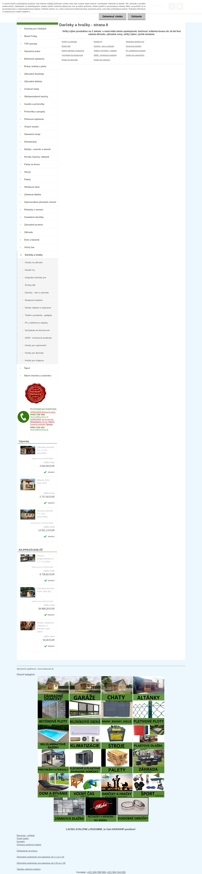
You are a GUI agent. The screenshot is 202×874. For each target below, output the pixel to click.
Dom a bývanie (31, 239)
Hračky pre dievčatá (34, 353)
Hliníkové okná (31, 187)
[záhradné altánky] (148, 677)
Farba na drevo (32, 164)
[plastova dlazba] (148, 726)
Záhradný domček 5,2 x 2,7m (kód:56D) (45, 450)
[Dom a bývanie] (53, 774)
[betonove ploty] (53, 702)
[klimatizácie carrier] (85, 726)
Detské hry (30, 270)
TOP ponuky (30, 43)
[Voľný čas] (85, 774)
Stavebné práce (32, 51)
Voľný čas (29, 247)
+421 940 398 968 (96, 872)
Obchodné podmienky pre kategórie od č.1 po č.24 (40, 857)
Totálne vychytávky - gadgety (38, 315)
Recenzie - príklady (26, 835)
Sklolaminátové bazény (36, 96)
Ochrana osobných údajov (29, 844)
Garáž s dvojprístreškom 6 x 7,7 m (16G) (45, 559)
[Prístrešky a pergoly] (53, 750)
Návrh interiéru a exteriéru (37, 375)
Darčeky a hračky (34, 255)
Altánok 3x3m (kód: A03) (43, 481)
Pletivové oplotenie (34, 119)
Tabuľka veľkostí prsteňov (29, 869)
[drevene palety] (116, 750)
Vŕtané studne (31, 126)
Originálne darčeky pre (35, 277)
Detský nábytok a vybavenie (38, 307)
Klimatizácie (30, 141)
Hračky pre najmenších (35, 345)
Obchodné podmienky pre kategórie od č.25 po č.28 (41, 863)
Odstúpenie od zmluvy (27, 851)
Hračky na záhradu (34, 262)
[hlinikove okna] (85, 702)
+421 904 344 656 (116, 872)
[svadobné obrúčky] (132, 799)
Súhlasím (136, 16)
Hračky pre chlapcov (34, 360)
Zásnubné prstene (33, 224)
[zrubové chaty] (116, 677)
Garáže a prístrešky (34, 104)
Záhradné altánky (33, 81)
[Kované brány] (116, 702)
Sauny (27, 172)
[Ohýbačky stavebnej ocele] (116, 726)
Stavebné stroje (32, 134)
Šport (27, 368)
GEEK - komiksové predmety (38, 338)
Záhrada (28, 232)
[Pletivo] (148, 702)
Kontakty (21, 841)
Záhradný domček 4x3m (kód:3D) (45, 590)
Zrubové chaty (31, 89)
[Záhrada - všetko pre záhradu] (148, 750)
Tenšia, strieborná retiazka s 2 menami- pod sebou (45, 627)
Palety (27, 179)
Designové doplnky (34, 300)
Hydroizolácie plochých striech (40, 202)
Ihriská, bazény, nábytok (36, 157)
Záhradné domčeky (34, 74)
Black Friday (30, 36)
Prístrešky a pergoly (34, 111)
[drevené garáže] (85, 677)
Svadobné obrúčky (34, 217)
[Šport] (148, 774)
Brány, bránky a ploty (35, 66)
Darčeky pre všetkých (35, 28)
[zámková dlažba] (69, 799)
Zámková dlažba (32, 194)
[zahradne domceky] (53, 677)
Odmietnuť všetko (112, 16)
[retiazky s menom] (101, 799)
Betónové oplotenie (34, 59)
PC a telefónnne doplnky (36, 323)
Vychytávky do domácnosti (37, 330)
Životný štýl (30, 285)
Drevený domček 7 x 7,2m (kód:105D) (45, 514)
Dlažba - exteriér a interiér (37, 149)
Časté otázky (23, 838)
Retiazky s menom (33, 209)
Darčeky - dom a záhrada (37, 292)
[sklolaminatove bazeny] (53, 726)
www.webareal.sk (45, 669)
